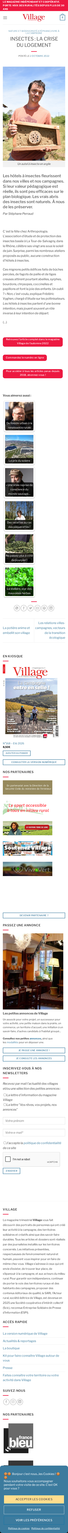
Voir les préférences (34, 1520)
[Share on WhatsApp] (17, 608)
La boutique (11, 1348)
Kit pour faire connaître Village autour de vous (31, 1358)
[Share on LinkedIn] (51, 608)
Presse (7, 1368)
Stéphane (44, 31)
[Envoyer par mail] (37, 608)
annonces (35, 1038)
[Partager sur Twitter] (30, 608)
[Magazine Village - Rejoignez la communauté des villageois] (33, 17)
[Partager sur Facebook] (24, 608)
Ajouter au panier (17, 753)
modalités (12, 1042)
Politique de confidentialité (45, 1528)
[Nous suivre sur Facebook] (6, 1402)
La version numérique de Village (25, 1333)
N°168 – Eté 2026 (13, 743)
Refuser (34, 1509)
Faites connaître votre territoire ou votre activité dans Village (31, 1377)
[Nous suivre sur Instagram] (13, 1402)
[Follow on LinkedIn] (20, 1402)
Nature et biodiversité (22, 31)
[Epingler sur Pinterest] (44, 608)
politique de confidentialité (42, 1143)
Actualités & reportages (19, 1341)
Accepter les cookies (34, 1499)
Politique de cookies (18, 1528)
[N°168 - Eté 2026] (31, 701)
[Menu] (5, 17)
